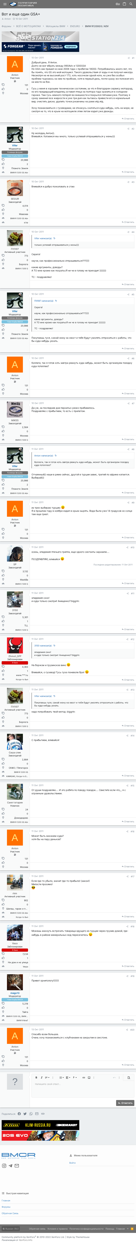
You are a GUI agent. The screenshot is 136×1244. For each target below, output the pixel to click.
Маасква (23, 214)
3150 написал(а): (43, 645)
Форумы (6, 1206)
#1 (133, 58)
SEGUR (15, 198)
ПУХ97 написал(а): (44, 300)
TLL (26, 625)
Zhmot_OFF (14, 656)
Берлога (23, 264)
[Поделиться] (128, 58)
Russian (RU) (12, 1228)
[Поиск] (131, 4)
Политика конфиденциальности (86, 1228)
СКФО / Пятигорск (18, 767)
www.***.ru (22, 675)
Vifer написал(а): (43, 238)
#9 (133, 502)
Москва (24, 93)
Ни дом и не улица (18, 962)
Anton (7, 18)
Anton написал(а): (44, 455)
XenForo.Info (25, 1240)
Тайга (25, 1012)
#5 (133, 294)
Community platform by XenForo (33, 1237)
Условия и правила (57, 1228)
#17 (132, 876)
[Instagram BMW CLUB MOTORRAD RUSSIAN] (4, 1166)
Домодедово (21, 817)
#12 (132, 639)
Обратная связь (10, 1213)
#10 (132, 547)
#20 (132, 1029)
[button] (5, 4)
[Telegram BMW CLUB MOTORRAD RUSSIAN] (10, 1166)
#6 (133, 358)
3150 (15, 610)
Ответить (129, 118)
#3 (133, 182)
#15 (132, 785)
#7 (133, 403)
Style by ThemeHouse (78, 1237)
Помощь (109, 1228)
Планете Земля (19, 168)
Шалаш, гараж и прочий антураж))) (25, 908)
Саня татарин (15, 802)
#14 (132, 735)
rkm (15, 893)
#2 (133, 128)
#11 (132, 593)
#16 (132, 831)
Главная (6, 1200)
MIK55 (15, 420)
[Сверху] (128, 1228)
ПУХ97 (15, 248)
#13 (132, 689)
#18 (132, 926)
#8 (133, 449)
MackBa (24, 579)
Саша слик (15, 752)
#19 (132, 976)
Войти (72, 1162)
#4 (133, 232)
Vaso (15, 943)
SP (14, 564)
